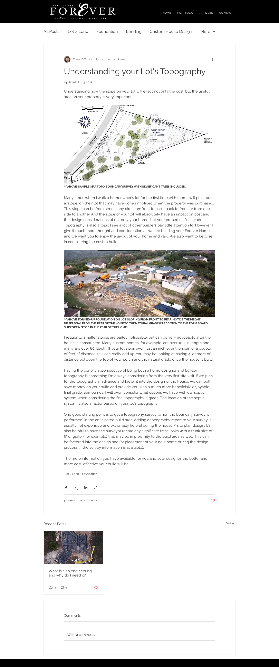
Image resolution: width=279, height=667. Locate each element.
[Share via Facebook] (66, 488)
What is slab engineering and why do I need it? (70, 573)
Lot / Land (78, 31)
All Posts (52, 31)
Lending (134, 31)
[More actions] (212, 59)
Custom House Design (171, 31)
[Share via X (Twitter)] (76, 488)
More (205, 31)
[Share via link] (96, 488)
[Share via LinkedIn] (86, 488)
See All (230, 523)
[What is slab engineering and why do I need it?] (73, 547)
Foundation (107, 31)
